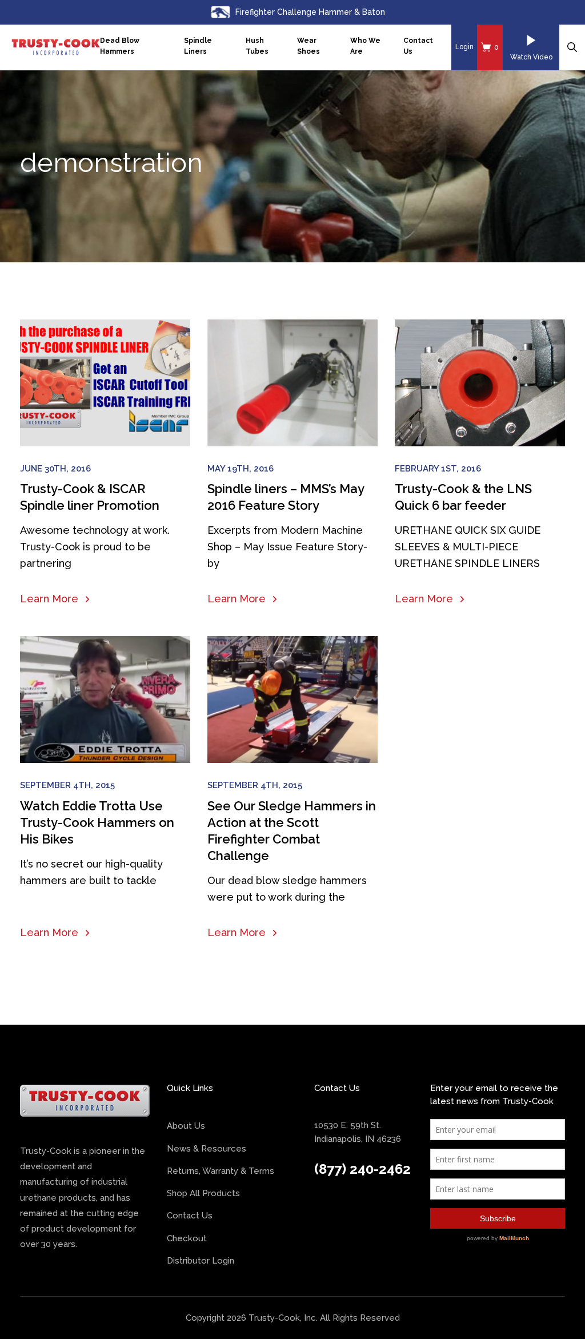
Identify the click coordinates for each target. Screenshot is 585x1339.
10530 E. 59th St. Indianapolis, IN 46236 (357, 1132)
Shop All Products (203, 1193)
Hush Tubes (257, 46)
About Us (186, 1126)
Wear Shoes (308, 46)
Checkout (187, 1238)
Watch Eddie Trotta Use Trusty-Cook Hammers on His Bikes (97, 822)
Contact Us (418, 46)
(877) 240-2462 (362, 1169)
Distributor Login (200, 1261)
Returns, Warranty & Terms (220, 1171)
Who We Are (365, 46)
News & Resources (206, 1149)
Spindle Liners (198, 46)
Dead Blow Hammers (119, 46)
